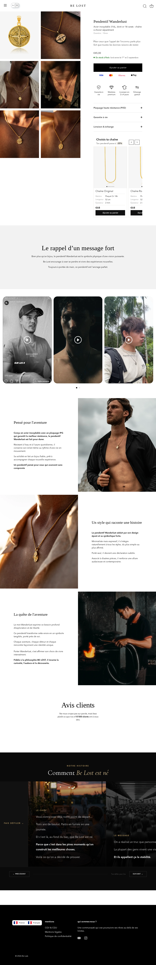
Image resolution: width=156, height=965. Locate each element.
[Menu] (5, 6)
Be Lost (25, 956)
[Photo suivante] (123, 167)
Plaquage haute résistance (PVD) (110, 107)
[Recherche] (144, 6)
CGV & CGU (51, 927)
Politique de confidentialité (58, 936)
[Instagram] (85, 937)
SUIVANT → (138, 874)
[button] (76, 387)
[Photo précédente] (97, 167)
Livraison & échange (104, 126)
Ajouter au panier (117, 67)
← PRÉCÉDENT (19, 874)
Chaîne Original (104, 191)
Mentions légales (53, 932)
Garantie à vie (101, 117)
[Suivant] (137, 142)
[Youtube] (79, 937)
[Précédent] (131, 142)
